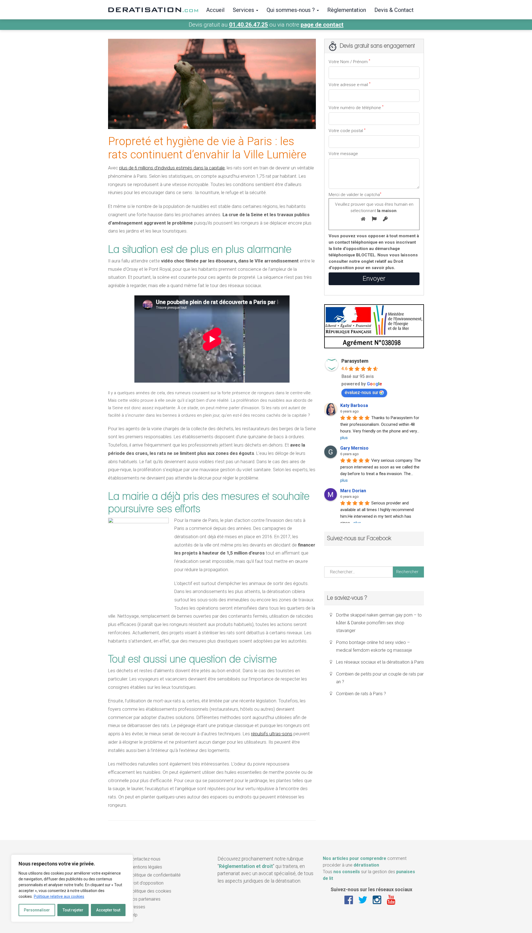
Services (244, 10)
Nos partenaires (144, 899)
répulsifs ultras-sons (271, 733)
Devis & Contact (394, 10)
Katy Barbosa (354, 405)
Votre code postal (347, 130)
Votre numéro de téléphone (356, 107)
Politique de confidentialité (155, 875)
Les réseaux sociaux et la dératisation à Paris (380, 662)
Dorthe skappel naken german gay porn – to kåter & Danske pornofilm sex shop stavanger (379, 622)
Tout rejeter (73, 910)
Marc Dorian (353, 490)
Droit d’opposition (146, 883)
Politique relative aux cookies (59, 896)
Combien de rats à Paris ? (361, 693)
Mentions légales (145, 867)
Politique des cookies (150, 891)
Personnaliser (37, 910)
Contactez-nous (144, 859)
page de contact (322, 24)
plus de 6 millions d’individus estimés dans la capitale (172, 168)
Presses (137, 906)
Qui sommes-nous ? (291, 10)
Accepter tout (108, 910)
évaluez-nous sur (361, 392)
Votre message (343, 153)
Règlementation (346, 10)
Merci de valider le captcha (371, 202)
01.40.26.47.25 (248, 24)
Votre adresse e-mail (349, 84)
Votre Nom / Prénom (349, 61)
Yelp (133, 914)
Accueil (215, 10)
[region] (72, 888)
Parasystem (355, 361)
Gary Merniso (354, 448)
